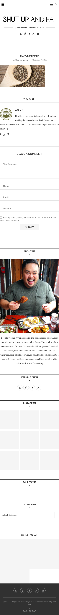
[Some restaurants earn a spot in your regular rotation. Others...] (7, 561)
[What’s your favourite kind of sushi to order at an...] (22, 576)
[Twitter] (33, 34)
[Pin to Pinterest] (30, 98)
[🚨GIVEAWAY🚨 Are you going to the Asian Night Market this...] (29, 420)
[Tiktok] (25, 34)
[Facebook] (29, 34)
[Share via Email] (33, 98)
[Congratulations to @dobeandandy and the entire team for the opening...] (29, 440)
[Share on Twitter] (27, 98)
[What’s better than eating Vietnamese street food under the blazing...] (22, 561)
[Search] (55, 4)
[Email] (38, 34)
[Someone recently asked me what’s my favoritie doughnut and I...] (7, 576)
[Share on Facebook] (24, 98)
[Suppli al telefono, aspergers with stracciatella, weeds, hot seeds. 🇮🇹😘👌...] (29, 460)
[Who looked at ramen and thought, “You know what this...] (36, 546)
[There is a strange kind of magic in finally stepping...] (36, 561)
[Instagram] (21, 34)
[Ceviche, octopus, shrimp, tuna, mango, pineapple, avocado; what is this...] (22, 546)
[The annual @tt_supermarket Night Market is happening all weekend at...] (7, 546)
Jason (25, 59)
